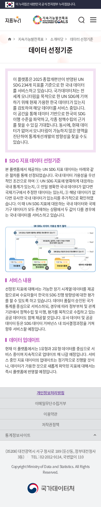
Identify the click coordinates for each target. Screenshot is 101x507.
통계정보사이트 (18, 435)
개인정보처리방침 (50, 393)
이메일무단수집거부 (50, 403)
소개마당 (56, 39)
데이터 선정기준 (81, 39)
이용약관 (50, 414)
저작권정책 (50, 424)
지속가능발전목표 (31, 39)
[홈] (9, 39)
